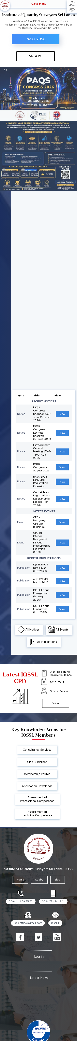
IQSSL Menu (38, 3)
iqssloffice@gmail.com (28, 923)
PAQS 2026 (35, 39)
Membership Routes (37, 774)
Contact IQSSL (39, 1013)
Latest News (39, 977)
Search (39, 1006)
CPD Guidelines (37, 762)
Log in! (39, 956)
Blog (57, 879)
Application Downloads (37, 786)
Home (20, 879)
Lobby (39, 879)
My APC (35, 56)
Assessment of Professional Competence (37, 799)
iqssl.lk (55, 923)
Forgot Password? (39, 963)
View (47, 246)
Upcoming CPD (39, 985)
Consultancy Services (37, 749)
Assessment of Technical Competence (37, 813)
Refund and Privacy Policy (39, 992)
